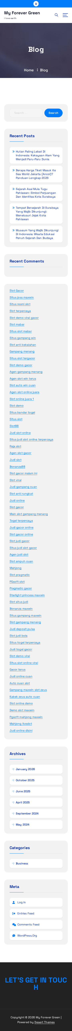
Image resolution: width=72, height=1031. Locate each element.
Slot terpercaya (20, 311)
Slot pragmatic (20, 575)
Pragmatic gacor (21, 588)
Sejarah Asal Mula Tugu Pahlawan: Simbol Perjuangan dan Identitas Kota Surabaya (36, 192)
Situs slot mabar (21, 331)
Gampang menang (22, 351)
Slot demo (17, 405)
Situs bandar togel (22, 412)
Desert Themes (44, 1022)
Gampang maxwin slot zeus (28, 690)
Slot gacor (17, 507)
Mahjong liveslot (21, 723)
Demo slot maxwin (22, 710)
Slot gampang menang (25, 622)
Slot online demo (21, 703)
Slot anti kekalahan (23, 344)
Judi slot (15, 460)
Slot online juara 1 (22, 399)
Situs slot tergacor (22, 358)
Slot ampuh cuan (21, 561)
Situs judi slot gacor (23, 548)
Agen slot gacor (20, 453)
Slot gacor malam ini (23, 473)
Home (29, 70)
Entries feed (25, 913)
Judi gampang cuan (23, 487)
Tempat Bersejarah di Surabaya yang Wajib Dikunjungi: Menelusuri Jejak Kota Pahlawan (37, 213)
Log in (21, 902)
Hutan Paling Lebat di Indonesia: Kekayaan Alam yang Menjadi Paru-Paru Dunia (37, 155)
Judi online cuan (21, 676)
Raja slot (15, 446)
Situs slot (16, 419)
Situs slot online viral (24, 663)
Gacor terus (18, 669)
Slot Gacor (17, 290)
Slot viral (15, 480)
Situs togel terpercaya (25, 642)
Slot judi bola (19, 635)
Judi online (17, 500)
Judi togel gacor (21, 649)
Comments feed (28, 924)
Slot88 (14, 426)
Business (22, 863)
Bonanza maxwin (21, 608)
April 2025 (23, 802)
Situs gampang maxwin (26, 615)
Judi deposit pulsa (22, 629)
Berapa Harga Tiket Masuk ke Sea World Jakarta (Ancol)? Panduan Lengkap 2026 (36, 174)
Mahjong (16, 568)
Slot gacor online (21, 534)
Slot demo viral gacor (24, 317)
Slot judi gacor (20, 541)
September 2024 (27, 813)
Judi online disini (21, 730)
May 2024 (22, 824)
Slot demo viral (20, 656)
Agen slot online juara (24, 392)
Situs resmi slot (20, 304)
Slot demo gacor (21, 365)
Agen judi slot (19, 554)
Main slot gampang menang (29, 514)
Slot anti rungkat (21, 493)
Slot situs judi (19, 602)
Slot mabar (17, 324)
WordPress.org (27, 935)
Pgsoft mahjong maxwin (26, 717)
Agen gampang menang (26, 371)
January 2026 (25, 769)
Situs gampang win (23, 338)
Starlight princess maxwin (27, 595)
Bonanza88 (17, 466)
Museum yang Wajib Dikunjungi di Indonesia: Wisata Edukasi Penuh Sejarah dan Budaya (37, 234)
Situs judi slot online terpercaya (31, 439)
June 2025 (23, 791)
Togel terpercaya (21, 520)
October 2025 (25, 780)
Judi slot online (20, 433)
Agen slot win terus (23, 378)
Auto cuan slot (20, 683)
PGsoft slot (17, 581)
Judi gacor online (21, 527)
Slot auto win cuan (23, 385)
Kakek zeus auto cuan (25, 696)
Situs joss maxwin (22, 297)
